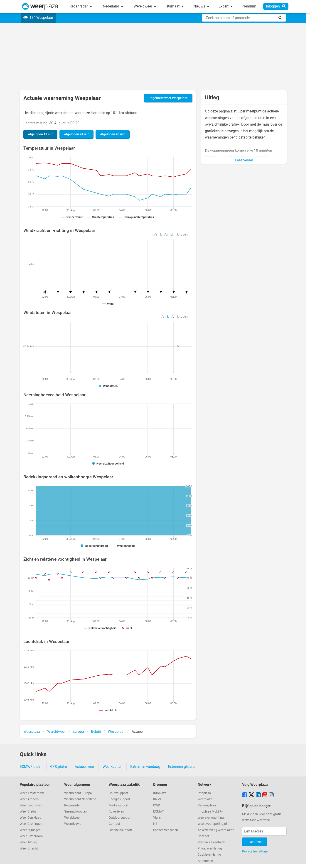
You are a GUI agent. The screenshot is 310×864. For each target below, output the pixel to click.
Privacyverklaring (210, 848)
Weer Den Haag (30, 818)
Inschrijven (255, 842)
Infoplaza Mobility (210, 811)
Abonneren (205, 861)
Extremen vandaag (145, 766)
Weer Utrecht (29, 848)
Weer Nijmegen (30, 830)
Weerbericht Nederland (80, 799)
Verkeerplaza (207, 805)
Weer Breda (28, 811)
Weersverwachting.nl (212, 818)
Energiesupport (119, 799)
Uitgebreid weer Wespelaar (167, 98)
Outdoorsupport (120, 818)
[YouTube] (264, 795)
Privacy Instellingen (255, 851)
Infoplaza (160, 793)
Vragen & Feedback (211, 842)
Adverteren (116, 811)
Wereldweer (143, 6)
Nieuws (199, 6)
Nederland (111, 6)
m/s (154, 234)
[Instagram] (271, 795)
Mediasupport (118, 805)
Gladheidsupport (120, 830)
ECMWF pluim (31, 766)
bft (172, 234)
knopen (182, 234)
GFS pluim (58, 766)
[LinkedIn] (258, 795)
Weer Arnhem (29, 799)
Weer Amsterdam (32, 793)
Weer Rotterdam (31, 836)
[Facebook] (244, 795)
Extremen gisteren (182, 766)
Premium (249, 6)
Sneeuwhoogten (75, 811)
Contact (114, 824)
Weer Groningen (31, 824)
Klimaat (173, 6)
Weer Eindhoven (31, 805)
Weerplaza (205, 799)
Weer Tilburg (28, 842)
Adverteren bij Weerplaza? (216, 830)
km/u (164, 234)
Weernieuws (72, 824)
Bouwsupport (118, 793)
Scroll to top (302, 856)
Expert (224, 6)
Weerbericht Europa (78, 793)
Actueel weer (85, 766)
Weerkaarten (113, 766)
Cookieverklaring (209, 855)
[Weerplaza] (40, 6)
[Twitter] (251, 795)
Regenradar (79, 6)
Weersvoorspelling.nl (212, 824)
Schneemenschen (165, 830)
